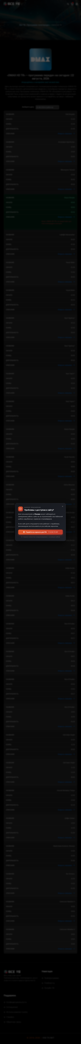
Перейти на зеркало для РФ (42, 532)
